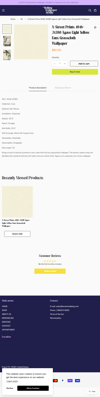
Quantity (55, 57)
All (21, 19)
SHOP (4, 310)
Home (12, 19)
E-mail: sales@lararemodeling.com (64, 306)
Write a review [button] (50, 271)
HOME (4, 306)
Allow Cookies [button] (33, 388)
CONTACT (6, 326)
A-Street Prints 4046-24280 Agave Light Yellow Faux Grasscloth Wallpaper (16, 223)
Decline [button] (10, 388)
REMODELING (8, 318)
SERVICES (6, 322)
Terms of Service (57, 314)
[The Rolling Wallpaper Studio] (50, 10)
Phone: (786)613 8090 (59, 310)
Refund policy (55, 318)
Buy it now (75, 72)
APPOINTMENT (8, 330)
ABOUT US (6, 314)
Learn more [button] (12, 381)
